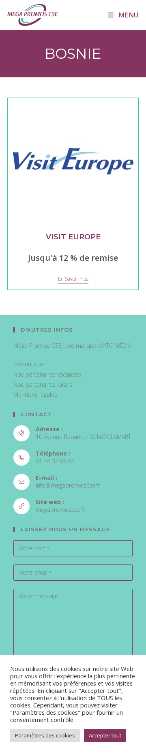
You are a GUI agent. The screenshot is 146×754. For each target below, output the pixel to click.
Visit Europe (73, 236)
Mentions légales (35, 394)
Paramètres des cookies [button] (45, 735)
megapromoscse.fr (60, 509)
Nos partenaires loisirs (42, 384)
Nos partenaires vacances (47, 374)
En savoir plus (73, 279)
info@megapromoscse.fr (68, 485)
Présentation (30, 364)
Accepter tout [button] (105, 735)
